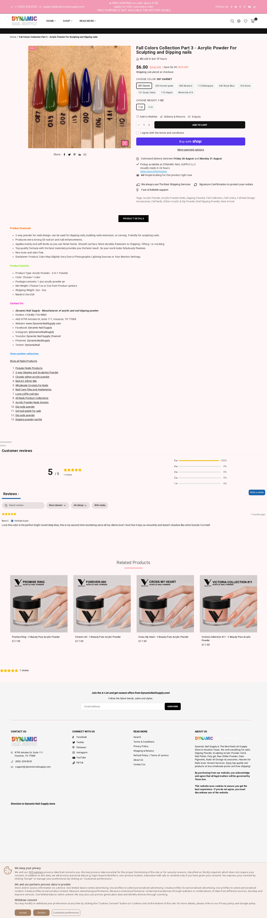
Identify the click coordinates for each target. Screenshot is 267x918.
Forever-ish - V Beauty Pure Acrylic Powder (98, 637)
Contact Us (139, 764)
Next (264, 613)
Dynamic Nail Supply (40, 327)
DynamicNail (32, 344)
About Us (138, 760)
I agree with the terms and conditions (162, 132)
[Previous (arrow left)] (1, 445)
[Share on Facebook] (64, 154)
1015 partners (36, 872)
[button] (200, 460)
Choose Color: (154, 79)
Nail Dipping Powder (208, 201)
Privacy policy (226, 903)
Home (50, 20)
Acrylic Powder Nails (173, 197)
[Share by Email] (85, 154)
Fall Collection (214, 197)
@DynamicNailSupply (41, 332)
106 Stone (245, 86)
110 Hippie (166, 92)
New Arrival (227, 201)
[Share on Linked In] (79, 154)
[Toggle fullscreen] (7, 442)
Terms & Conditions (144, 741)
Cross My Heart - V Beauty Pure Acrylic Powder (163, 637)
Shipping (141, 72)
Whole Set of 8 (185, 92)
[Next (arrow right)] (4, 445)
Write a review (257, 492)
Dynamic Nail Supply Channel (44, 336)
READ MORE (87, 20)
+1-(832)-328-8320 (25, 6)
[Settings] (239, 21)
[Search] (232, 21)
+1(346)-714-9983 (35, 314)
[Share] (4, 442)
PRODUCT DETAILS (133, 218)
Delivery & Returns (174, 116)
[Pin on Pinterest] (74, 154)
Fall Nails (156, 201)
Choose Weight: (150, 100)
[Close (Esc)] (1, 442)
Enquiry (196, 116)
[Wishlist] (245, 21)
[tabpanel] (133, 525)
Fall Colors (230, 197)
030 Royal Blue (226, 86)
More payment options (190, 149)
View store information (153, 171)
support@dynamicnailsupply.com (63, 6)
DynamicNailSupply (38, 340)
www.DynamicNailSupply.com (43, 323)
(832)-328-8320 (23, 761)
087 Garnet (144, 86)
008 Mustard (185, 86)
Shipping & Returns (144, 750)
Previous (3, 613)
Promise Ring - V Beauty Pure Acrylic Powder (36, 637)
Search (137, 737)
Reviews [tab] (11, 494)
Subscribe (172, 706)
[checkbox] (100, 505)
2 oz (150, 107)
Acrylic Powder (151, 197)
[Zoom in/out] (10, 442)
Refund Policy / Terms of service (151, 755)
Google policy (247, 903)
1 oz (140, 107)
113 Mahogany (205, 86)
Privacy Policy (141, 746)
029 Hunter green (164, 86)
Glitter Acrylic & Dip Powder (179, 201)
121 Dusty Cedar (146, 92)
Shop (66, 20)
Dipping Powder (196, 197)
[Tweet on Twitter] (69, 154)
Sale (32, 48)
